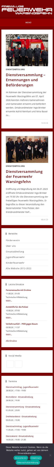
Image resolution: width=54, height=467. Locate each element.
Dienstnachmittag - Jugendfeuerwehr (22, 387)
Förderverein (13, 240)
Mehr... (9, 300)
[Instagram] (18, 364)
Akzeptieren (21, 458)
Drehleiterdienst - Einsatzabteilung (21, 416)
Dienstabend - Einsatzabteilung (19, 436)
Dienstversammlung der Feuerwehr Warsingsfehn (24, 176)
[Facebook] (10, 364)
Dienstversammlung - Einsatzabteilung (23, 406)
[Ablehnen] (50, 455)
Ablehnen (35, 458)
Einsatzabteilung (15, 69)
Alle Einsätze (11, 340)
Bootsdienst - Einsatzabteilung (19, 397)
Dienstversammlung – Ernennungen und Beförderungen (25, 79)
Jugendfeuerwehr (15, 257)
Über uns (11, 245)
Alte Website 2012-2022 (18, 268)
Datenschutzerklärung (28, 462)
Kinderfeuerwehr (15, 262)
